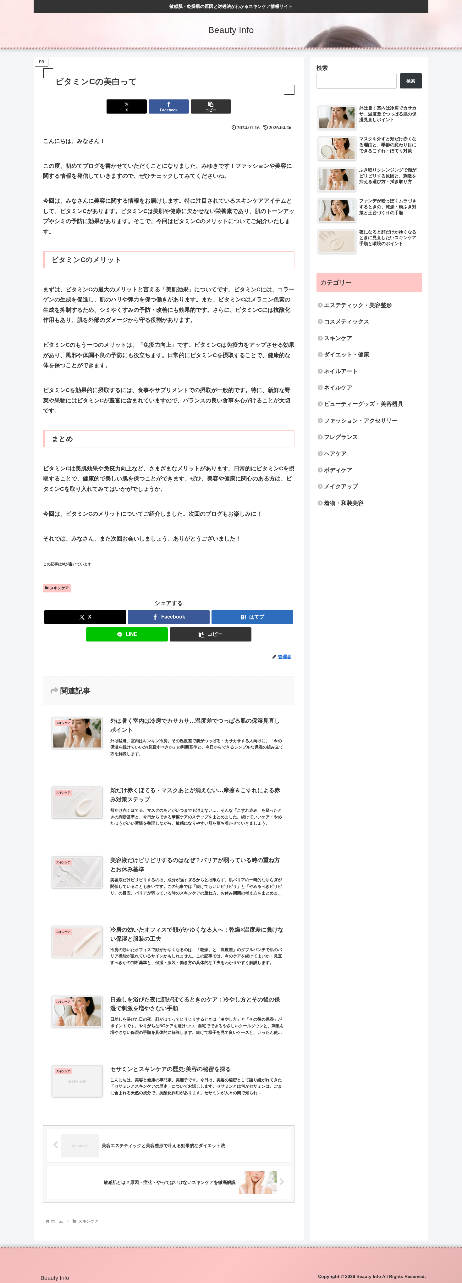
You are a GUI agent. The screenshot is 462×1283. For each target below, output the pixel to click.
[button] (211, 106)
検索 (322, 68)
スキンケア (59, 588)
